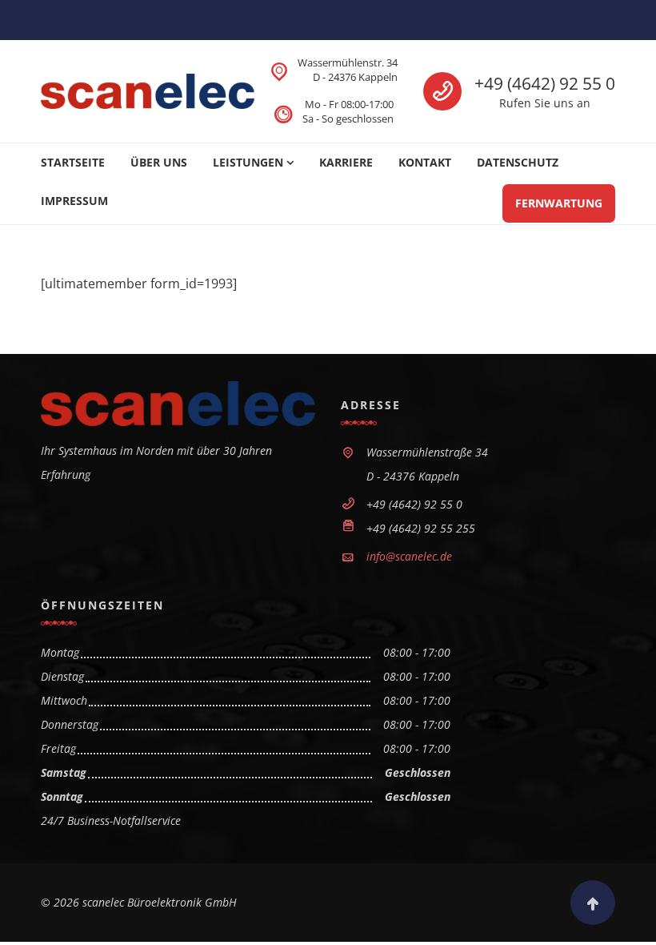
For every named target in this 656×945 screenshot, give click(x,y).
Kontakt (424, 162)
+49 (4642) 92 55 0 (544, 83)
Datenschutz (517, 162)
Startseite (73, 162)
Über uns (158, 162)
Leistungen (248, 162)
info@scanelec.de (409, 556)
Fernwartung (558, 203)
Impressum (74, 200)
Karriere (346, 162)
